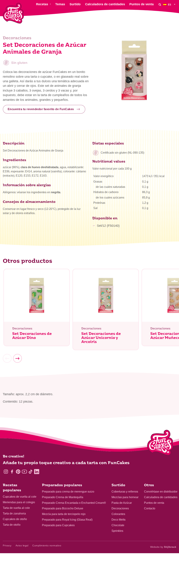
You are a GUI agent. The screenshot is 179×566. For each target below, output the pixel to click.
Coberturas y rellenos (125, 491)
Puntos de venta (154, 502)
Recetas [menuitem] (42, 4)
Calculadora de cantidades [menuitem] (105, 4)
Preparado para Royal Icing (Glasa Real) (67, 519)
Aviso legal (22, 545)
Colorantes (118, 514)
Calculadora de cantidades (160, 497)
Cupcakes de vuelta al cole (19, 496)
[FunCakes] (13, 13)
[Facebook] (12, 472)
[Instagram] (6, 472)
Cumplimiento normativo (46, 545)
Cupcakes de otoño (15, 519)
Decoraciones (120, 508)
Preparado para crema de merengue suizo (68, 491)
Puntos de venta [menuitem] (141, 4)
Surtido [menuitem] (75, 4)
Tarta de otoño (11, 524)
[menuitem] (169, 4)
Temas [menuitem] (60, 4)
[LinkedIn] (37, 472)
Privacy (7, 545)
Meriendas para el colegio (19, 502)
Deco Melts (119, 519)
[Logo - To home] (160, 443)
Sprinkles (117, 530)
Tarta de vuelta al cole (16, 507)
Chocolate (118, 525)
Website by (163, 546)
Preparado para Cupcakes (58, 525)
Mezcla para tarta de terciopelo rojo (63, 514)
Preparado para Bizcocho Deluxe (62, 508)
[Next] (17, 358)
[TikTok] (30, 472)
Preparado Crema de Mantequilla (62, 497)
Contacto (149, 508)
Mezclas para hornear (125, 497)
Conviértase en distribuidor (160, 491)
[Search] (159, 4)
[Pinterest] (18, 472)
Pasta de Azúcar (122, 502)
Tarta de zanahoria (14, 513)
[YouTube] (24, 472)
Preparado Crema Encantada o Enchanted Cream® (74, 502)
